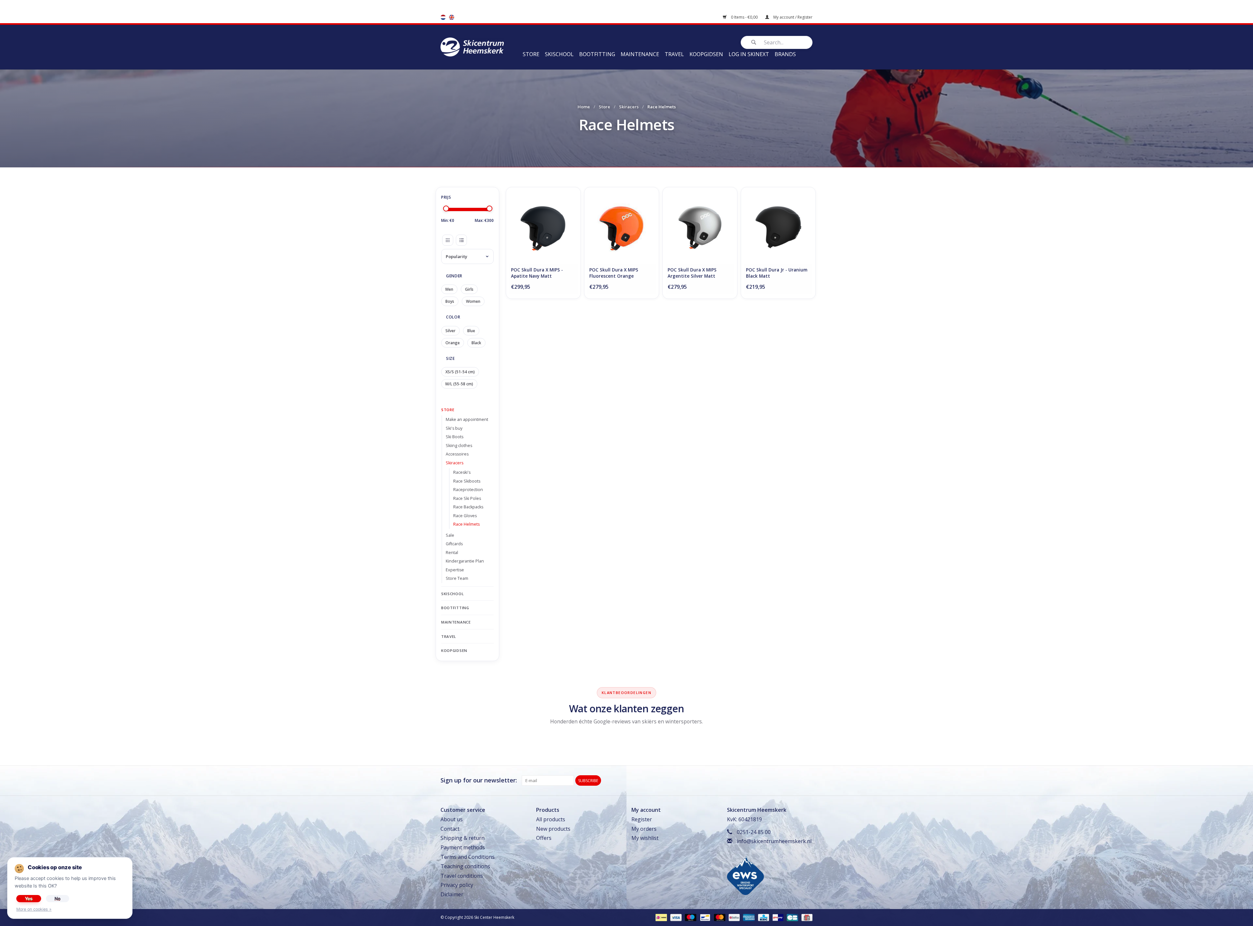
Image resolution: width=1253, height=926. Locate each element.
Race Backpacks (468, 507)
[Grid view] (447, 240)
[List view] (461, 240)
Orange (452, 343)
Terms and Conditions (468, 856)
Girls (469, 289)
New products (553, 828)
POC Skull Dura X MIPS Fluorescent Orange (613, 273)
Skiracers (629, 107)
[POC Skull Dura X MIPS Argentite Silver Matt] (700, 228)
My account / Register (792, 17)
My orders (644, 828)
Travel (674, 54)
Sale (450, 535)
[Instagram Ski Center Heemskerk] (807, 780)
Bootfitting (597, 54)
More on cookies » (34, 909)
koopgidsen (706, 54)
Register (641, 819)
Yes (29, 898)
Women (473, 301)
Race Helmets (466, 524)
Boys (449, 301)
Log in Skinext (749, 54)
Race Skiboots (466, 481)
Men (449, 289)
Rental (452, 552)
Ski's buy (454, 428)
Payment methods (463, 847)
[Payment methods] (660, 917)
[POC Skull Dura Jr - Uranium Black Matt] (778, 228)
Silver (450, 330)
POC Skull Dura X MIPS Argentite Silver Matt (692, 273)
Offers (543, 837)
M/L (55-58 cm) (459, 384)
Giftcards (454, 544)
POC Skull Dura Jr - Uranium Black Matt (776, 273)
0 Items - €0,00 (744, 17)
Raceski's (462, 472)
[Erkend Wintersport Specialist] (745, 875)
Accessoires (457, 454)
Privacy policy (457, 884)
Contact (450, 828)
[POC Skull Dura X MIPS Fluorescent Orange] (621, 228)
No (57, 898)
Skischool (559, 54)
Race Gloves (465, 515)
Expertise (455, 570)
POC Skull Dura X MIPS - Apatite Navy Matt (537, 273)
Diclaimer (452, 894)
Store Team (457, 578)
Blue (471, 330)
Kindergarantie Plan (465, 561)
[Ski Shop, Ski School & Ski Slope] (472, 46)
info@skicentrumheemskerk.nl (774, 841)
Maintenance (640, 54)
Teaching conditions (465, 866)
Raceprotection (468, 489)
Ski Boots (454, 437)
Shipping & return (463, 837)
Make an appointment (467, 419)
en (451, 17)
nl (443, 17)
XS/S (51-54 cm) (460, 372)
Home (584, 107)
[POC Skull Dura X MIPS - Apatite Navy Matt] (543, 228)
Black (476, 343)
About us (452, 819)
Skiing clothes (459, 445)
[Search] (753, 42)
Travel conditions (462, 875)
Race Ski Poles (467, 498)
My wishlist (644, 837)
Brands (785, 54)
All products (550, 819)
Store (531, 54)
